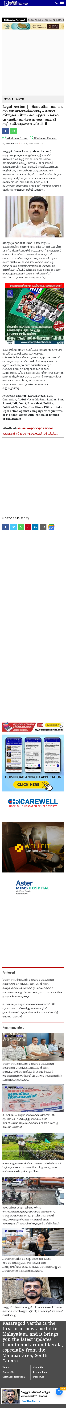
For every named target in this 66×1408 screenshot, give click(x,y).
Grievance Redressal (13, 1377)
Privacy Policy (41, 1372)
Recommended (13, 1028)
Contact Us (8, 1372)
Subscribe (38, 1377)
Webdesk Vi (12, 144)
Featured (8, 972)
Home (7, 99)
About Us (38, 1367)
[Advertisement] (33, 63)
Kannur (20, 99)
